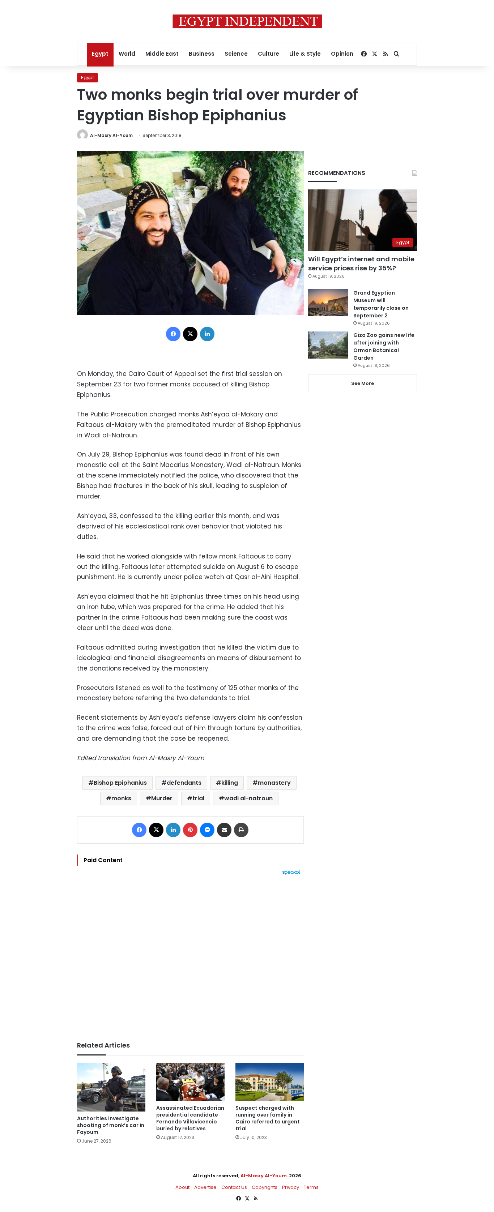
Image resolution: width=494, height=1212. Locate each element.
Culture (268, 53)
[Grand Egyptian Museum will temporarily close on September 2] (328, 302)
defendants (184, 783)
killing (229, 783)
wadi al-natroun (248, 798)
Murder (162, 798)
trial (198, 798)
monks (121, 798)
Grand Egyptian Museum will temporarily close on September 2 (381, 304)
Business (201, 53)
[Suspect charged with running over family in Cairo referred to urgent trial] (269, 1082)
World (127, 53)
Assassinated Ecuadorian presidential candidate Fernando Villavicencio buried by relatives (190, 1118)
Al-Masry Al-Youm (111, 135)
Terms (311, 1187)
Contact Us (234, 1187)
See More (362, 383)
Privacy (290, 1187)
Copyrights (264, 1187)
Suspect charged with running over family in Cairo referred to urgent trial (267, 1118)
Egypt (100, 53)
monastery (274, 783)
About (182, 1187)
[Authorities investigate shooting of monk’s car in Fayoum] (111, 1087)
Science (236, 53)
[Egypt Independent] (247, 21)
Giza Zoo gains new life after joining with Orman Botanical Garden (383, 346)
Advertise (205, 1187)
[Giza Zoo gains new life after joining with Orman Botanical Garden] (328, 345)
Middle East (162, 53)
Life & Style (305, 53)
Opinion (342, 53)
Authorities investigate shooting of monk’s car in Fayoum (110, 1125)
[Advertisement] (190, 955)
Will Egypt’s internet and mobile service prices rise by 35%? (361, 263)
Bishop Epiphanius (120, 783)
